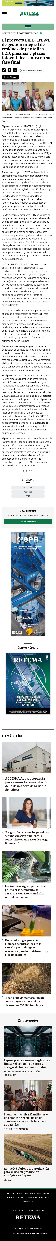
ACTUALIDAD (22, 1193)
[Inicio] (29, 14)
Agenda (10, 1198)
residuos (28, 492)
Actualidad (9, 33)
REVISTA (10, 1193)
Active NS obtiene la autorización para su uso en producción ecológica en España (26, 1172)
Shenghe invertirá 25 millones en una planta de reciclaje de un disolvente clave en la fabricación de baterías (26, 1119)
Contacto (28, 1202)
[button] (4, 70)
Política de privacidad (33, 1228)
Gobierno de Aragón (16, 1129)
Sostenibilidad (28, 33)
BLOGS (46, 1193)
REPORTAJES (35, 1193)
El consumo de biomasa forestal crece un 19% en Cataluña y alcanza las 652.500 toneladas (25, 1001)
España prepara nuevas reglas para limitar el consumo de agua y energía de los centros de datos (27, 1064)
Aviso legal (18, 1228)
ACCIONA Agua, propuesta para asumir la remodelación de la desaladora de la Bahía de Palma (27, 784)
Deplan (8, 1179)
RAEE (28, 496)
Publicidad (44, 1198)
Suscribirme (28, 521)
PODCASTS (21, 1198)
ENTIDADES (32, 1198)
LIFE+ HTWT (28, 488)
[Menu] (5, 14)
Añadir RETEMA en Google (32, 70)
